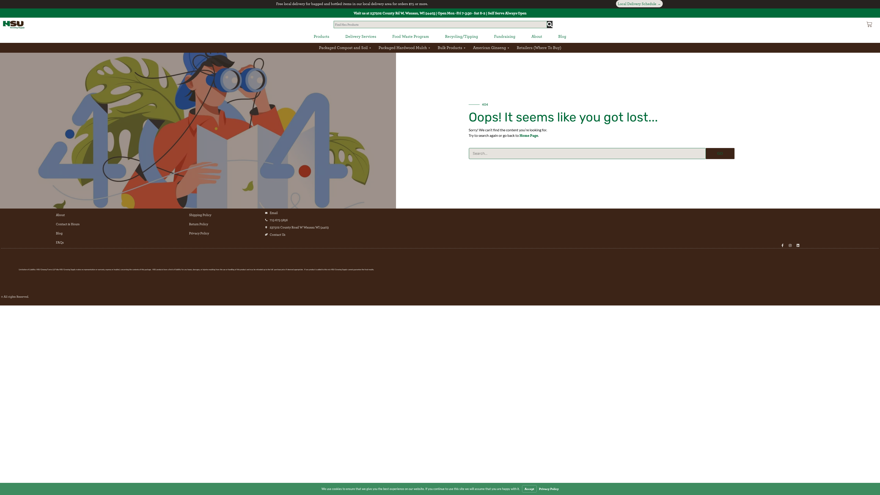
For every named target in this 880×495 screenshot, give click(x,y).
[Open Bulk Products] (464, 48)
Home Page (529, 135)
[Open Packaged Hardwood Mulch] (429, 48)
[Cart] (869, 24)
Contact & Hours (68, 224)
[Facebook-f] (782, 245)
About (60, 214)
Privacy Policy (199, 233)
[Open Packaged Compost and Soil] (370, 48)
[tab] (321, 36)
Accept (529, 489)
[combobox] (440, 24)
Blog (59, 233)
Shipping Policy (200, 214)
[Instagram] (790, 245)
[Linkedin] (798, 245)
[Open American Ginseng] (508, 48)
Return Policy (198, 224)
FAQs (60, 242)
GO (720, 153)
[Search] (550, 24)
